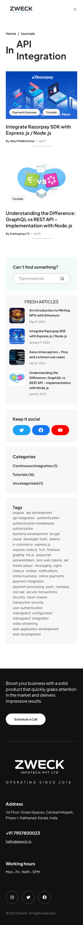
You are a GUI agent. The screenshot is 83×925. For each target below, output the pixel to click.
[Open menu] (75, 9)
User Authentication (28, 608)
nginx (57, 565)
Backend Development (30, 534)
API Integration (24, 518)
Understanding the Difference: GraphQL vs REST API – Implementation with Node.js (41, 219)
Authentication (48, 518)
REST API (18, 592)
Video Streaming (25, 623)
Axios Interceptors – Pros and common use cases (48, 354)
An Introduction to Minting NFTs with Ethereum (49, 312)
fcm (42, 550)
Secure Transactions (41, 592)
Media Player (23, 565)
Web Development (27, 634)
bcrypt (55, 534)
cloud (17, 539)
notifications (48, 571)
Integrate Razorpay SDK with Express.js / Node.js (38, 130)
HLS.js (30, 555)
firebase (53, 550)
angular (18, 513)
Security (19, 597)
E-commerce (23, 544)
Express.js (42, 544)
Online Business (25, 576)
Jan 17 (42, 141)
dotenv (54, 539)
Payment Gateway (24, 112)
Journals (28, 33)
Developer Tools (35, 539)
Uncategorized (25, 483)
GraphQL (18, 555)
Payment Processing (28, 587)
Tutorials (51, 112)
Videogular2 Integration (31, 618)
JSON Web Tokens (49, 560)
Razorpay (62, 587)
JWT (66, 560)
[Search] (63, 279)
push (50, 587)
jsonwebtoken (24, 560)
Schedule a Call (25, 719)
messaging (43, 565)
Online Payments (51, 576)
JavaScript (43, 555)
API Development (39, 513)
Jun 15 (37, 233)
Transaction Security (28, 602)
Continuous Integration (33, 465)
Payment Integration (28, 581)
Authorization (23, 528)
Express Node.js (25, 550)
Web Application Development (36, 629)
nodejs (31, 571)
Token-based (37, 597)
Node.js (18, 571)
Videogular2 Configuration (33, 613)
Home (11, 33)
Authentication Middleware (33, 523)
